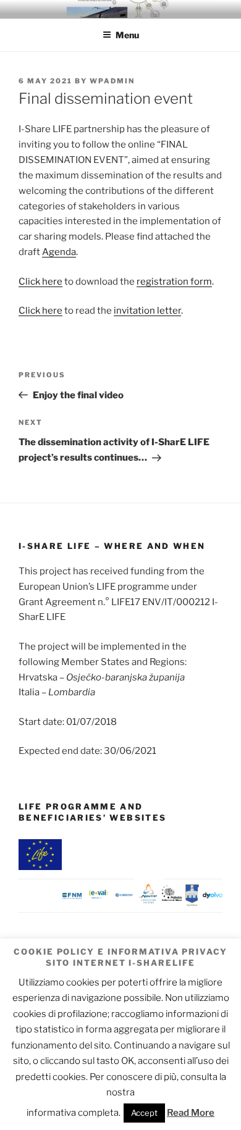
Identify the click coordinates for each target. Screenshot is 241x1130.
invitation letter (147, 310)
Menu (127, 35)
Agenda (59, 251)
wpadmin (112, 81)
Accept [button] (144, 1113)
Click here (40, 281)
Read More (190, 1112)
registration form (174, 281)
